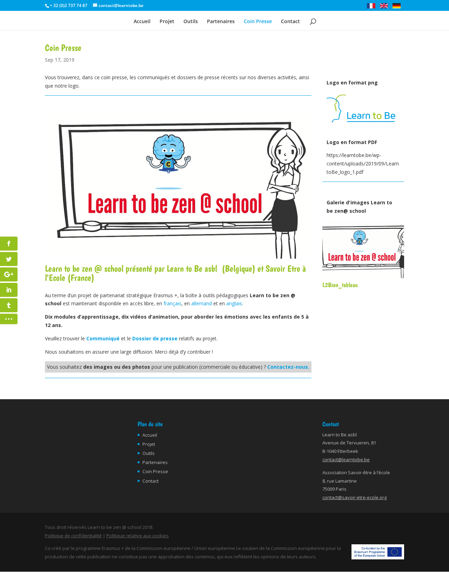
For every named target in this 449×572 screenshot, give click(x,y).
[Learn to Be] (363, 128)
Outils (190, 22)
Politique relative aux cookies (137, 535)
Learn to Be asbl (192, 268)
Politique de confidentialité (73, 535)
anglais (234, 303)
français (172, 303)
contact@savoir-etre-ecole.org (354, 497)
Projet (167, 22)
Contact (290, 22)
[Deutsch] (398, 7)
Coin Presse (258, 22)
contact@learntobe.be (346, 459)
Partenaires (221, 22)
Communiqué (103, 338)
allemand (201, 303)
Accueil (142, 22)
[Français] (372, 7)
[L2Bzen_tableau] (363, 276)
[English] (385, 7)
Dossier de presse (154, 338)
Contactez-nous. (288, 366)
